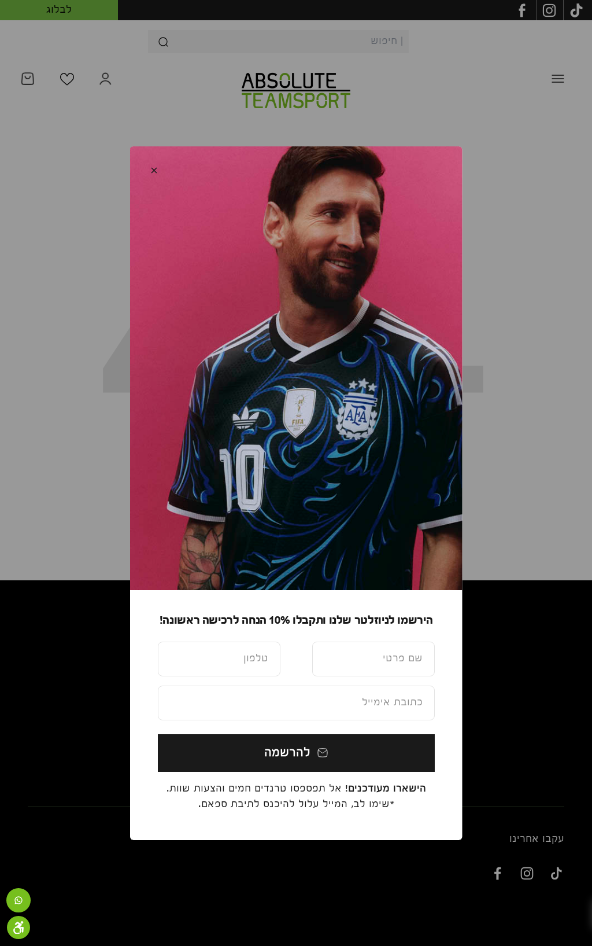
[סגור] (154, 170)
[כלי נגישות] (18, 927)
